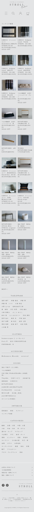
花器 (19, 437)
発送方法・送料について (9, 472)
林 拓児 (14, 321)
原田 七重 (22, 321)
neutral (25, 356)
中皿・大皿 (21, 425)
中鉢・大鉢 (11, 428)
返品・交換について (8, 475)
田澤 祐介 (5, 318)
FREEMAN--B (8, 344)
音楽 (21, 452)
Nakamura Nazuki (10, 356)
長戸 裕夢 (5, 321)
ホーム (4, 497)
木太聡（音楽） (17, 393)
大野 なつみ (6, 306)
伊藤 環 (23, 300)
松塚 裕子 (14, 324)
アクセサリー (12, 449)
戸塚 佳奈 (22, 318)
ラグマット (20, 410)
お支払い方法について (8, 467)
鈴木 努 (4, 315)
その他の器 (16, 440)
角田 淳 (14, 318)
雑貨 (16, 446)
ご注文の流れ (11, 497)
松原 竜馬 (24, 324)
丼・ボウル (21, 428)
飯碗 (3, 425)
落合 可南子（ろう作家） (10, 367)
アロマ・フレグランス (9, 452)
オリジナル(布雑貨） (9, 399)
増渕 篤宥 (5, 324)
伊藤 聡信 (14, 300)
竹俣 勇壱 (26, 315)
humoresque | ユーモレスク (13, 338)
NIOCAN (5, 393)
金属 (3, 443)
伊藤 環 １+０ (7, 303)
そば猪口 (5, 434)
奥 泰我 (5, 309)
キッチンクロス (7, 446)
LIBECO (14, 381)
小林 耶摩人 (6, 312)
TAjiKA (5, 378)
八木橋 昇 (5, 327)
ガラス (9, 443)
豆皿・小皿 (11, 425)
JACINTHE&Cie (9, 396)
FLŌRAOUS (7, 390)
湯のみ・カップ (7, 431)
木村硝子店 (26, 378)
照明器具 (5, 410)
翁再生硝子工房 (18, 306)
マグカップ (19, 431)
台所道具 (18, 443)
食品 (22, 446)
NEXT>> (5, 289)
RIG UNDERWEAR (18, 341)
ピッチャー (11, 437)
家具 (12, 410)
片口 (12, 434)
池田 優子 (5, 300)
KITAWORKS (7, 384)
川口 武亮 (13, 309)
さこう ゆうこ (18, 312)
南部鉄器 (5, 381)
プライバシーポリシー (20, 500)
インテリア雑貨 (7, 413)
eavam (18, 390)
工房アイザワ (15, 378)
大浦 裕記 (18, 303)
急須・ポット (20, 434)
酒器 (3, 437)
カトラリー (5, 440)
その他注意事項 (6, 470)
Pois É (5, 341)
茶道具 (25, 437)
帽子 (3, 449)
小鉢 (3, 428)
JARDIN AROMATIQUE (12, 387)
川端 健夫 (23, 309)
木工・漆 (25, 440)
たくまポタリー (15, 315)
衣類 (27, 446)
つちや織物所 (6, 370)
